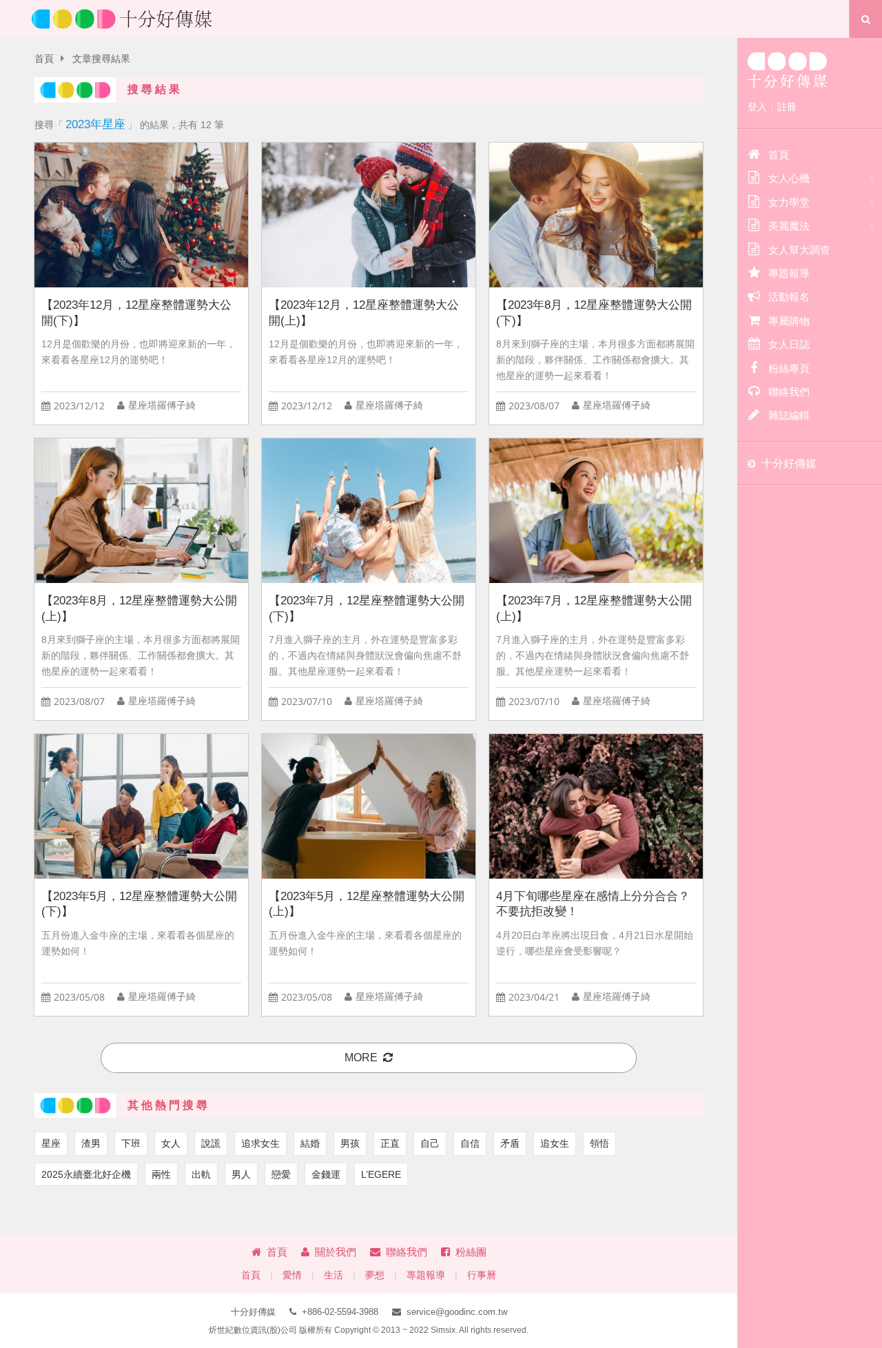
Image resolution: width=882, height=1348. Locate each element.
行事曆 (481, 1275)
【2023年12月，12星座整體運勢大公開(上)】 (364, 312)
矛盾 (510, 1143)
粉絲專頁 (789, 368)
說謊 (210, 1143)
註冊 (787, 106)
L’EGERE (381, 1174)
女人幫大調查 (799, 250)
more (361, 1057)
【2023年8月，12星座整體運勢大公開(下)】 (594, 312)
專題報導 (426, 1275)
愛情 (292, 1275)
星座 (51, 1143)
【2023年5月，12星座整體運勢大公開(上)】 (366, 904)
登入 (757, 106)
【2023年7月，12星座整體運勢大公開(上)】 (594, 608)
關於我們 (335, 1252)
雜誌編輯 (789, 415)
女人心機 (789, 178)
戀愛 (281, 1174)
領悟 (599, 1143)
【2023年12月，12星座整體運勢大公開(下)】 (136, 312)
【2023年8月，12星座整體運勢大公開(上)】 (139, 608)
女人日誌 (789, 344)
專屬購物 (789, 321)
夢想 (374, 1275)
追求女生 (260, 1143)
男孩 (350, 1143)
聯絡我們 (406, 1252)
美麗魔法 (789, 226)
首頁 (44, 59)
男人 (241, 1174)
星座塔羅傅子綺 (162, 405)
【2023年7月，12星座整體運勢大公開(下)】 (366, 608)
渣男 (91, 1143)
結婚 (310, 1143)
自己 (430, 1143)
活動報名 (789, 297)
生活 (333, 1275)
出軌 (201, 1174)
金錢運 (325, 1174)
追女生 (554, 1143)
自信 (470, 1143)
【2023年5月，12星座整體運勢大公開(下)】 (139, 904)
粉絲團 (470, 1252)
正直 (390, 1143)
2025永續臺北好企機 (86, 1174)
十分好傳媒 (789, 463)
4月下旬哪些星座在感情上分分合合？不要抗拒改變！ (593, 904)
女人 (171, 1143)
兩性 (161, 1174)
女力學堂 (789, 202)
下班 (131, 1143)
